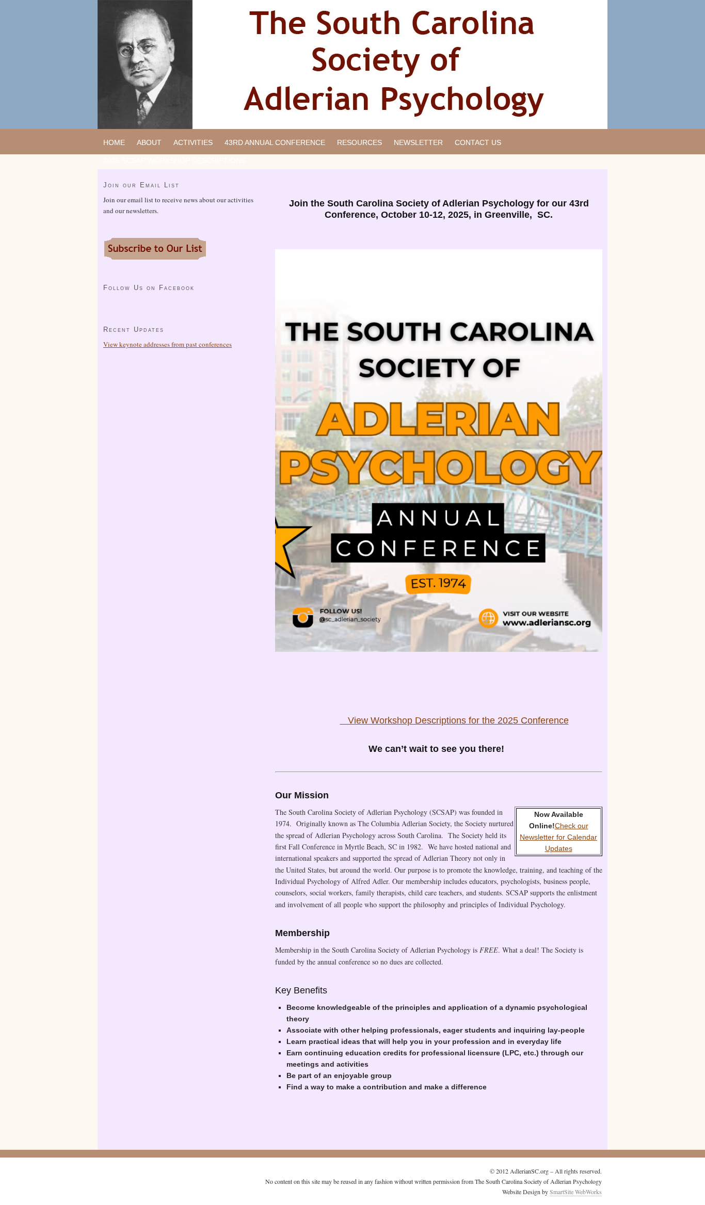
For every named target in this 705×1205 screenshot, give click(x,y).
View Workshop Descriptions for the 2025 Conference (454, 720)
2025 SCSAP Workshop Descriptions (174, 160)
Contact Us (478, 142)
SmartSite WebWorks (576, 1191)
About (149, 142)
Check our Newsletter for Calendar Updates (558, 837)
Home (114, 142)
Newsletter (418, 142)
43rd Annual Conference (275, 142)
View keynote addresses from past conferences (167, 344)
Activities (193, 142)
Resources (359, 142)
